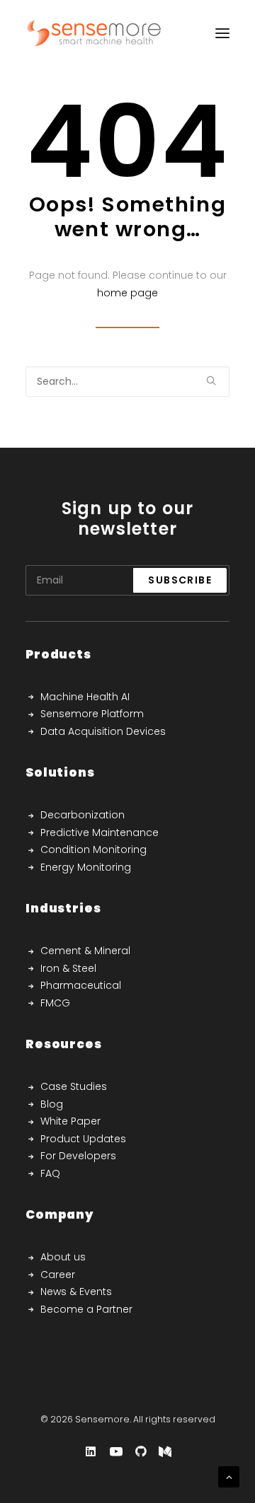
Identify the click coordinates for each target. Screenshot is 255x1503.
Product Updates (83, 1139)
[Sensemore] (94, 33)
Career (57, 1274)
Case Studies (73, 1086)
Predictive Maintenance (99, 832)
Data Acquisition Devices (103, 731)
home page (127, 293)
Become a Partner (86, 1309)
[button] (211, 380)
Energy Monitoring (85, 867)
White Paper (70, 1121)
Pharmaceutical (80, 985)
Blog (51, 1104)
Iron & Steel (68, 968)
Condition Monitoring (93, 849)
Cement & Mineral (85, 951)
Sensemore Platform (92, 714)
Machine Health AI (85, 697)
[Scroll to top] (228, 1476)
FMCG (55, 1003)
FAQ (50, 1173)
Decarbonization (82, 815)
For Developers (78, 1156)
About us (63, 1257)
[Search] (128, 381)
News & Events (76, 1291)
